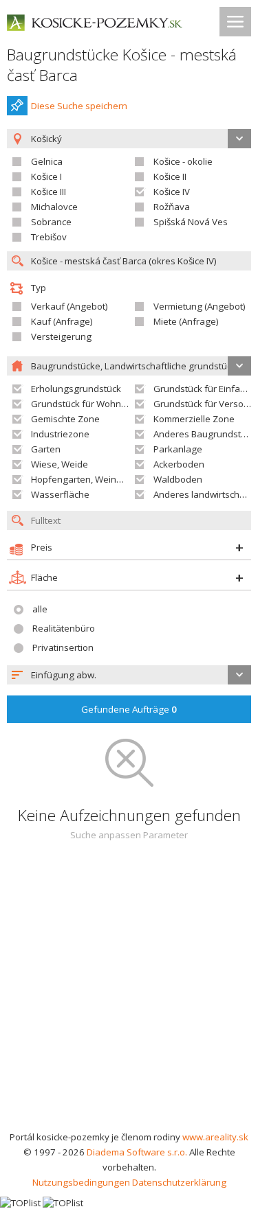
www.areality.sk (215, 1137)
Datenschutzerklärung (179, 1182)
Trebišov (49, 237)
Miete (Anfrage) (186, 321)
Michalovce (54, 206)
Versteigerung (61, 336)
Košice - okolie (183, 161)
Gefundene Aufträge (129, 709)
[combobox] (129, 674)
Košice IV (171, 191)
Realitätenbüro (63, 628)
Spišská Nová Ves (190, 222)
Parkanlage (177, 449)
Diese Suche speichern (79, 106)
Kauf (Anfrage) (62, 321)
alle (39, 609)
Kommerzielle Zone (194, 419)
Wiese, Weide (59, 464)
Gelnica (47, 161)
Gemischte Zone (65, 419)
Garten (46, 449)
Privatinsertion (63, 647)
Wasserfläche (60, 494)
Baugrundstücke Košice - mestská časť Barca (122, 65)
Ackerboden (178, 464)
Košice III (48, 191)
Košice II (169, 176)
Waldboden (177, 479)
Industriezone (60, 434)
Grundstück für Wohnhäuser (91, 404)
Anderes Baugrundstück (204, 434)
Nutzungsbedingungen (81, 1182)
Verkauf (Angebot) (69, 306)
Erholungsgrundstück (76, 388)
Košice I (46, 176)
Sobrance (51, 222)
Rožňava (171, 206)
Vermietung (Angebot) (199, 306)
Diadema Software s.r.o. (137, 1152)
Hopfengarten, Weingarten (87, 479)
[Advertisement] (129, 993)
